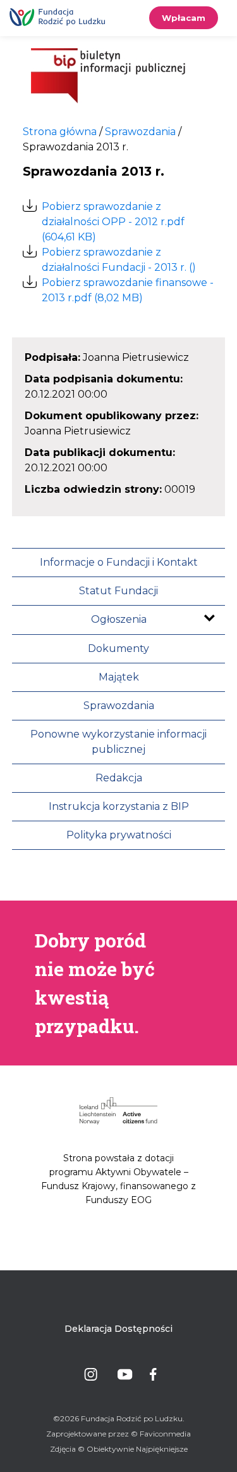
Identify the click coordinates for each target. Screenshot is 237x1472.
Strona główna (60, 132)
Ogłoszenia (119, 619)
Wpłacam (183, 18)
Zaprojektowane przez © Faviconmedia (118, 1433)
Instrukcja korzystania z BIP (119, 806)
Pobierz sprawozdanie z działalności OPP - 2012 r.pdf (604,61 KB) (113, 221)
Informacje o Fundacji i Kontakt (119, 562)
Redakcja (118, 778)
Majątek (119, 677)
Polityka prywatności (118, 835)
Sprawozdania (118, 706)
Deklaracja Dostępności (118, 1328)
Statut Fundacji (118, 591)
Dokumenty (118, 648)
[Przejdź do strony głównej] (108, 76)
